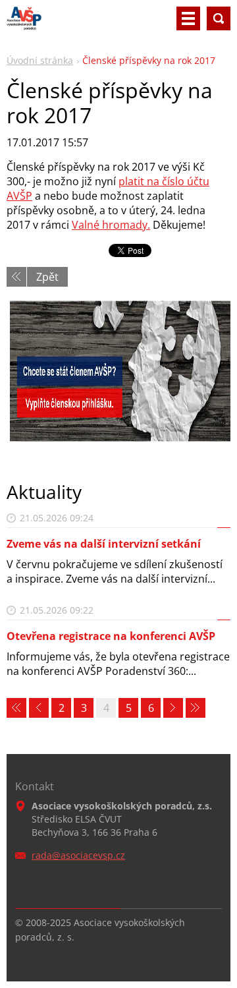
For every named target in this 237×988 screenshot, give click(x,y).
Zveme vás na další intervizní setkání (104, 544)
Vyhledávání (218, 18)
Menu (188, 18)
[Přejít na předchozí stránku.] (39, 708)
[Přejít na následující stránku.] (173, 708)
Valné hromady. (111, 225)
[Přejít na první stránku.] (16, 708)
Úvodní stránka (40, 60)
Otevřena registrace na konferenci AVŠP (111, 636)
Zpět (47, 277)
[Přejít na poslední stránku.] (195, 708)
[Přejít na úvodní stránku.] (24, 24)
